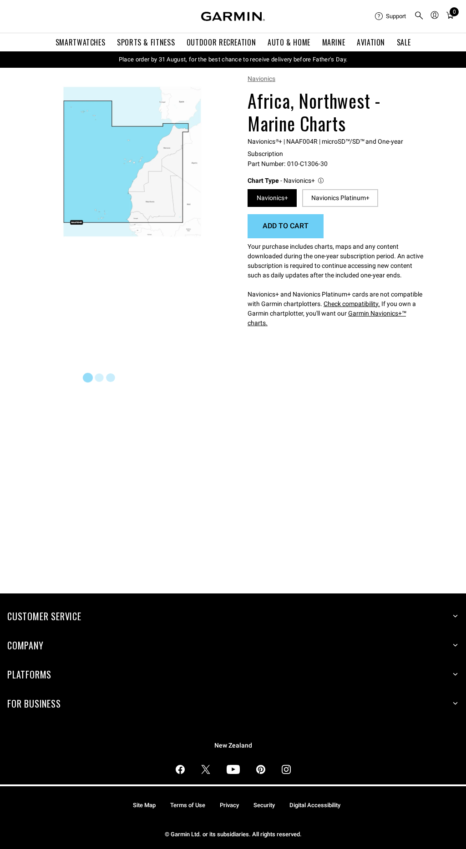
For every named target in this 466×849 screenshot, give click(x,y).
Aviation (371, 42)
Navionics (261, 78)
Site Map (144, 805)
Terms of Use (187, 805)
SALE (404, 42)
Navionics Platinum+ (340, 197)
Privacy (229, 805)
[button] (286, 181)
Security (264, 805)
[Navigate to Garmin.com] (233, 16)
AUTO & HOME (289, 42)
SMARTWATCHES (81, 42)
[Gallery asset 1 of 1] (132, 161)
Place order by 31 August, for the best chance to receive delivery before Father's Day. (233, 59)
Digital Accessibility (314, 805)
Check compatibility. (352, 303)
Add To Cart (286, 225)
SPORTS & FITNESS (146, 42)
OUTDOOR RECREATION (221, 42)
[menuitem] (391, 16)
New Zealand (233, 745)
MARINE (333, 42)
